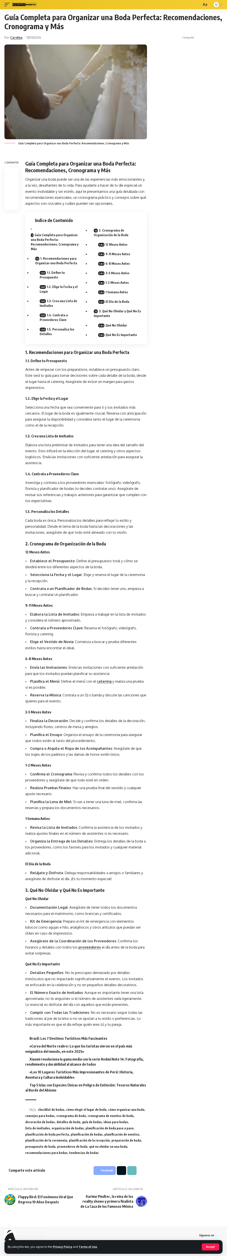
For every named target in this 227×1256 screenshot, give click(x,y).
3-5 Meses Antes (117, 273)
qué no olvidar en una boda (108, 1146)
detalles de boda (68, 1122)
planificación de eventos (121, 1134)
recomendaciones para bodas (46, 1153)
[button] (212, 37)
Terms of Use (88, 1246)
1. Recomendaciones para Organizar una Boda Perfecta (56, 261)
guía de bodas (92, 1122)
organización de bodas (68, 1128)
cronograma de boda (71, 1116)
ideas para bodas (116, 1122)
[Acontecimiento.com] (24, 4)
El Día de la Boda (117, 301)
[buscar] (198, 4)
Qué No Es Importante (121, 335)
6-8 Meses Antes (118, 263)
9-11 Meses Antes (118, 254)
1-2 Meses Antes (117, 282)
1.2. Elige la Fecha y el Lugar (59, 289)
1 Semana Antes (117, 292)
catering (104, 681)
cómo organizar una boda (126, 1109)
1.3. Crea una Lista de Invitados (58, 303)
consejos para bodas (40, 1116)
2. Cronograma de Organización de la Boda (111, 232)
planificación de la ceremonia (46, 1140)
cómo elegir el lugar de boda (86, 1109)
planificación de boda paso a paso (109, 1128)
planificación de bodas (87, 1134)
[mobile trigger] (8, 4)
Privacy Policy (62, 1246)
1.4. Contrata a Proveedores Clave (54, 317)
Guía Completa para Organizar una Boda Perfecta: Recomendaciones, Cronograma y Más (54, 242)
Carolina (16, 37)
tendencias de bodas (84, 1153)
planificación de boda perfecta (47, 1134)
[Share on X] (206, 37)
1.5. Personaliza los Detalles (57, 331)
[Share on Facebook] (199, 37)
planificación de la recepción (89, 1140)
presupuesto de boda (40, 1146)
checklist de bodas (51, 1109)
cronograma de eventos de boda (110, 1116)
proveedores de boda (72, 1146)
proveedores (89, 947)
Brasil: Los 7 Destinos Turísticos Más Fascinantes (68, 1038)
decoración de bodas (40, 1122)
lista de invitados (37, 1128)
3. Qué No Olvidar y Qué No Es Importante (117, 313)
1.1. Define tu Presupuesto (52, 275)
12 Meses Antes (116, 244)
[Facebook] (220, 1235)
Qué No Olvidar (116, 325)
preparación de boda (126, 1140)
